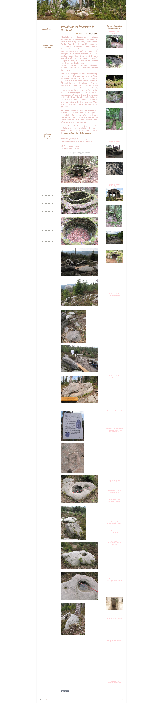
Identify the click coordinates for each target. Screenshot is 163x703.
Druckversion (44, 699)
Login (122, 699)
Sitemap (50, 699)
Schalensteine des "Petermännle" (78, 133)
